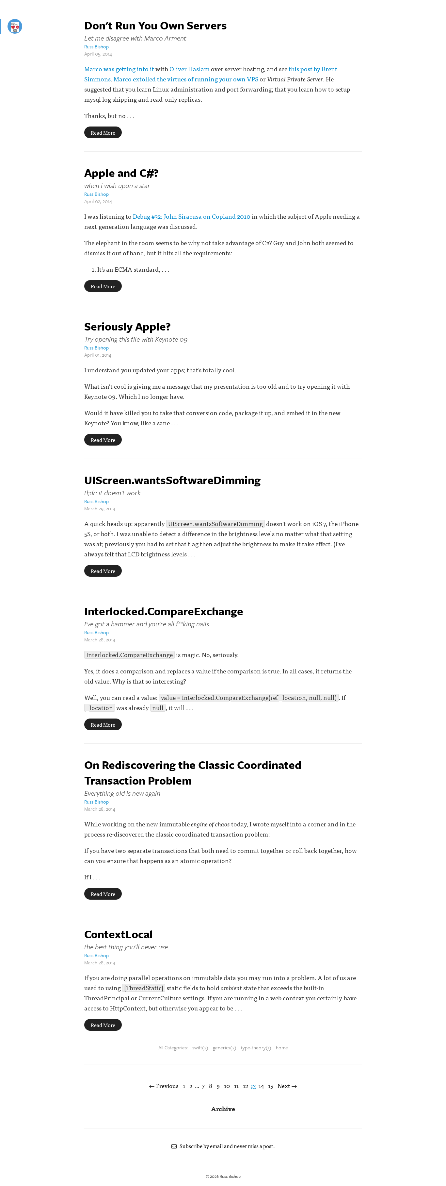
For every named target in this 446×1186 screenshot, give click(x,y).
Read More (103, 132)
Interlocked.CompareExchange (163, 611)
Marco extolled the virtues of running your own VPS (186, 79)
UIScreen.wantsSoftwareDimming (172, 480)
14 (261, 1085)
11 (236, 1085)
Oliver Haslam (189, 68)
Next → (287, 1085)
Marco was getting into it (119, 68)
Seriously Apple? (127, 326)
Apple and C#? (121, 172)
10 (227, 1085)
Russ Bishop (96, 46)
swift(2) (200, 1047)
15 (270, 1085)
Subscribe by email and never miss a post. (226, 1146)
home (282, 1047)
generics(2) (224, 1047)
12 (245, 1085)
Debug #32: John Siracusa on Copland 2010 (191, 216)
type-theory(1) (256, 1047)
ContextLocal (118, 934)
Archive (223, 1108)
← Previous (164, 1085)
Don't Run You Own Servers (155, 25)
